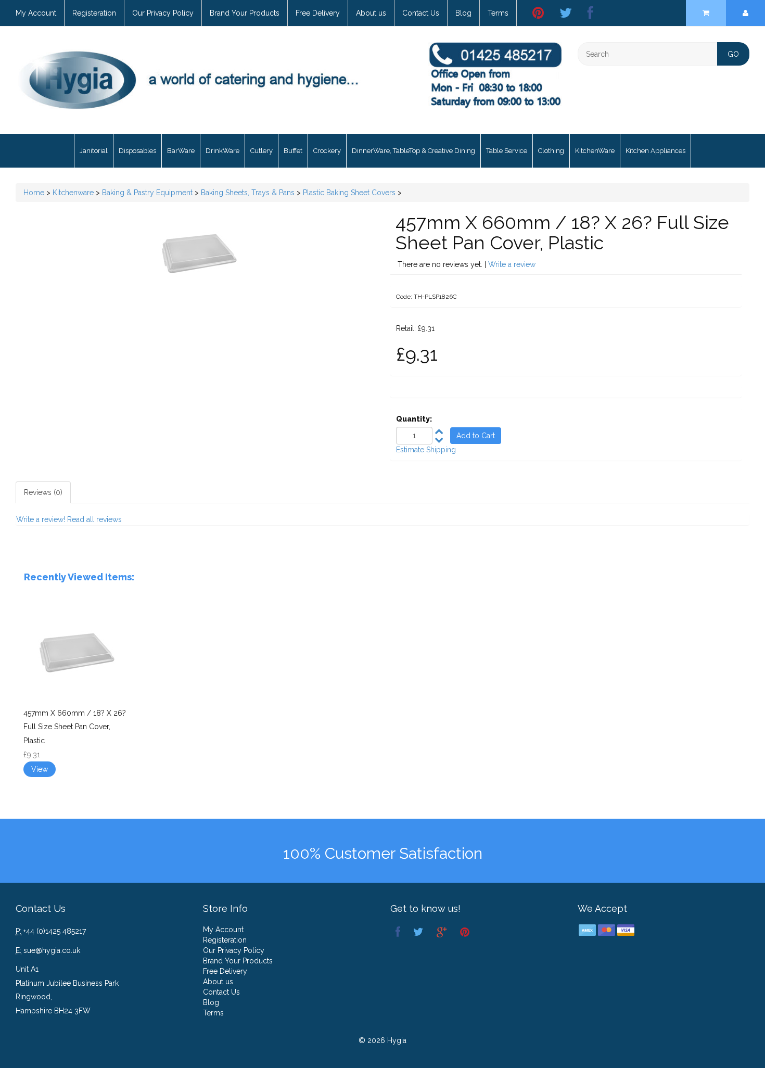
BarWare (181, 151)
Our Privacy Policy (163, 13)
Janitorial (94, 151)
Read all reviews (94, 519)
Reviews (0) (43, 492)
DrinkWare (222, 151)
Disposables (137, 151)
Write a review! (40, 519)
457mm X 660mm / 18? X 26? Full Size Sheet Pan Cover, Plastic (74, 727)
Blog (463, 13)
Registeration (94, 13)
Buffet (293, 151)
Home (33, 192)
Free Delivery (318, 13)
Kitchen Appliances (655, 151)
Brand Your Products (244, 13)
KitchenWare (595, 151)
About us (371, 13)
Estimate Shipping (426, 450)
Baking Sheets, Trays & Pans (248, 192)
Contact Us (420, 13)
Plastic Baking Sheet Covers (349, 192)
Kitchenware (73, 192)
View (39, 769)
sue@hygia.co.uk (51, 950)
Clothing (551, 151)
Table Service (506, 151)
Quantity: (414, 419)
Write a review (512, 264)
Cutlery (261, 151)
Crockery (327, 151)
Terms (498, 13)
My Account (36, 13)
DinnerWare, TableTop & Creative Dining (413, 151)
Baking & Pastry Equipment (147, 192)
